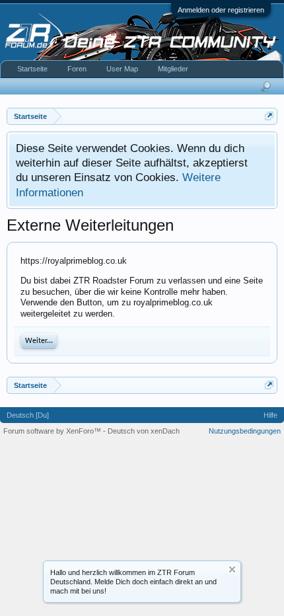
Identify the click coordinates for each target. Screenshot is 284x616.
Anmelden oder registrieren (221, 10)
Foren (77, 69)
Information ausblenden (232, 569)
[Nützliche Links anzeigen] (269, 116)
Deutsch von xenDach (144, 431)
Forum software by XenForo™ (53, 431)
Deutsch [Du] (28, 415)
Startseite (32, 69)
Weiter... (39, 341)
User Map (122, 69)
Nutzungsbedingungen (245, 431)
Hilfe (270, 415)
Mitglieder (173, 69)
